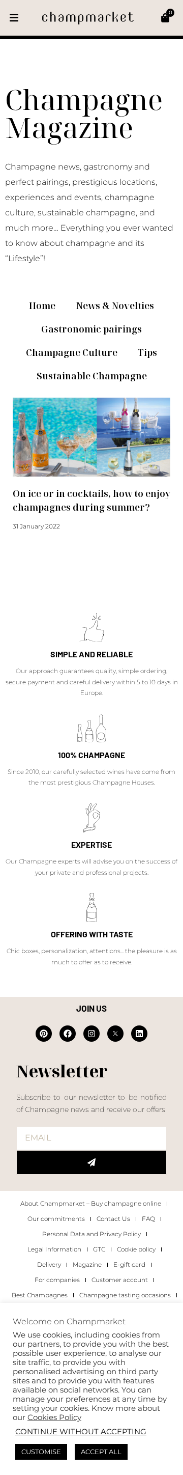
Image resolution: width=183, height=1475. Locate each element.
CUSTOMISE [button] (41, 1452)
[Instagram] (91, 1033)
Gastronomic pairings (91, 329)
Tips (147, 352)
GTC (99, 1249)
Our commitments (56, 1218)
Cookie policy (136, 1249)
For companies (57, 1280)
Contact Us (113, 1218)
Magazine (87, 1264)
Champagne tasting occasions (125, 1295)
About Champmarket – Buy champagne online (90, 1203)
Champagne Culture (71, 352)
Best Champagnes (40, 1295)
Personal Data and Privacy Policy (91, 1234)
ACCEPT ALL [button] (101, 1452)
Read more (29, 545)
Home (42, 305)
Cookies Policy (54, 1417)
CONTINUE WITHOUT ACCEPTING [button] (80, 1431)
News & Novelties (115, 305)
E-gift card (129, 1264)
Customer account (120, 1280)
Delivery (49, 1264)
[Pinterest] (44, 1033)
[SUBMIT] (91, 1162)
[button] (14, 18)
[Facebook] (67, 1033)
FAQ (148, 1218)
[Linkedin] (139, 1033)
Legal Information (54, 1249)
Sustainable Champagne (92, 376)
